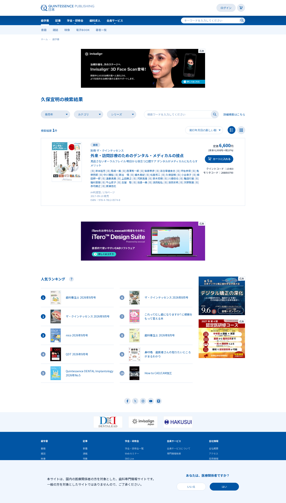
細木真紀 (140, 175)
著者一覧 (101, 30)
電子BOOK (82, 30)
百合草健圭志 (167, 171)
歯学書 (45, 20)
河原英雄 (142, 178)
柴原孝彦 (150, 171)
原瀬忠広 (111, 186)
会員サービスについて (178, 448)
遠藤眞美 (111, 178)
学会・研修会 (75, 20)
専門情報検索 (174, 453)
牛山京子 (111, 182)
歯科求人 (94, 20)
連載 (85, 453)
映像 (67, 30)
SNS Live (129, 458)
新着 (85, 448)
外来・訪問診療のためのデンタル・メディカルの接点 (137, 155)
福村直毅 (95, 182)
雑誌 (55, 30)
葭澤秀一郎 (132, 171)
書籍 (43, 30)
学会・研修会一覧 (134, 448)
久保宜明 (171, 175)
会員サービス (115, 20)
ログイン (226, 8)
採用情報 (213, 458)
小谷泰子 (186, 175)
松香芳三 (155, 175)
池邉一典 (142, 182)
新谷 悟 (124, 175)
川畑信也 (173, 178)
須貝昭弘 (158, 182)
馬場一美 (116, 171)
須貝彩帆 (173, 182)
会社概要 (213, 448)
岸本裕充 (100, 171)
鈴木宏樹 (158, 178)
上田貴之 (127, 178)
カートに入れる (222, 158)
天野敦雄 (189, 182)
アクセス (213, 453)
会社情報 (213, 441)
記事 (58, 20)
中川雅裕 (109, 175)
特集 (85, 458)
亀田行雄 (189, 178)
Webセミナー (132, 453)
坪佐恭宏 (186, 171)
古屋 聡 (127, 182)
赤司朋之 (95, 186)
